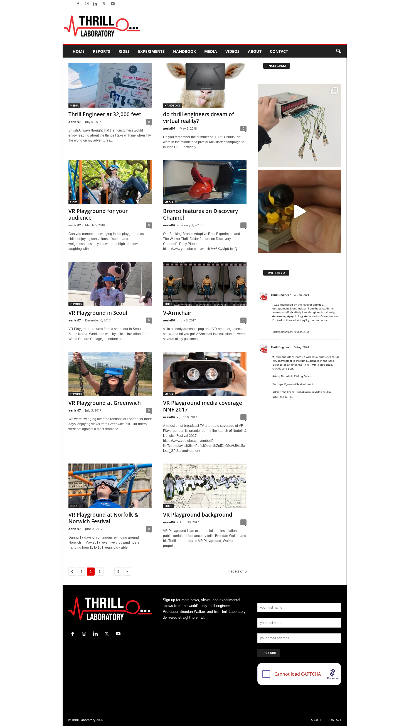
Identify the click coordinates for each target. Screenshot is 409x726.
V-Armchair (177, 312)
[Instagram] (86, 4)
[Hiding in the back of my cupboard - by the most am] (299, 211)
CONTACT (279, 51)
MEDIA (210, 51)
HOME (79, 51)
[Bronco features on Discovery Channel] (205, 182)
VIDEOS (232, 51)
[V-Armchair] (205, 284)
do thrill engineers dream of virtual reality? (198, 118)
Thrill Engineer (281, 294)
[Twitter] (104, 4)
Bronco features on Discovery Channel (200, 214)
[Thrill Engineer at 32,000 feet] (110, 85)
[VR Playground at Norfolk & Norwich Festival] (110, 486)
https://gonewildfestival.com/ (295, 384)
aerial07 (74, 122)
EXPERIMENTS (151, 51)
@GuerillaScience (323, 356)
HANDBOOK (184, 51)
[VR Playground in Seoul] (110, 284)
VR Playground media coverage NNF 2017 (202, 406)
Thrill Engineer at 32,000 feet (104, 114)
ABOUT (255, 51)
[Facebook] (78, 4)
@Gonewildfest (282, 360)
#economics (312, 316)
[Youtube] (112, 4)
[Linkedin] (95, 4)
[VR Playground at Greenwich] (110, 374)
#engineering (316, 312)
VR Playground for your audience (98, 214)
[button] (338, 51)
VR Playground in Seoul (97, 312)
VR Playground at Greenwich (104, 403)
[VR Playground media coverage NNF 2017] (205, 374)
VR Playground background (197, 514)
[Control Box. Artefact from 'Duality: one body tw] (299, 125)
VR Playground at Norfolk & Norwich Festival (103, 518)
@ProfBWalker (281, 391)
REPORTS (101, 51)
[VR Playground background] (205, 486)
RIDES (124, 51)
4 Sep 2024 (301, 294)
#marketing (279, 316)
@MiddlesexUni (321, 391)
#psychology (295, 316)
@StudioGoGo (301, 391)
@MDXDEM (301, 331)
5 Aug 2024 (301, 347)
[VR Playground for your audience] (110, 182)
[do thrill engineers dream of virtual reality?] (205, 85)
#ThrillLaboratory (283, 356)
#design (331, 312)
